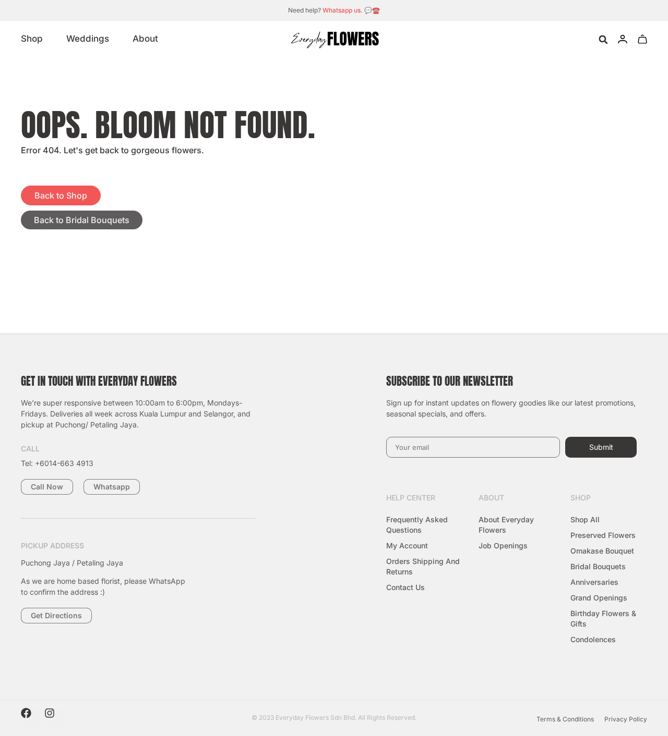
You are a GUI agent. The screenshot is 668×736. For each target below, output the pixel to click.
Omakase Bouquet (602, 550)
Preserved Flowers (603, 535)
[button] (603, 39)
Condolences (593, 639)
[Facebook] (31, 718)
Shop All (585, 519)
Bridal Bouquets (598, 566)
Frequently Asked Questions (417, 524)
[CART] (642, 39)
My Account (407, 545)
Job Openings (503, 545)
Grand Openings (598, 597)
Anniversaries (594, 582)
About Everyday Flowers (506, 524)
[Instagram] (54, 718)
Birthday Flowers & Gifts (603, 618)
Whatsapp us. (343, 10)
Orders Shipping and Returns (423, 566)
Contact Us (405, 587)
